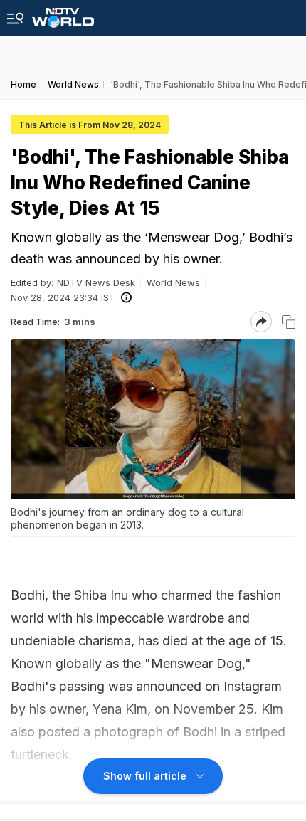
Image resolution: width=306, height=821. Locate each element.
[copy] (288, 322)
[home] (63, 14)
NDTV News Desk (96, 282)
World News (173, 282)
